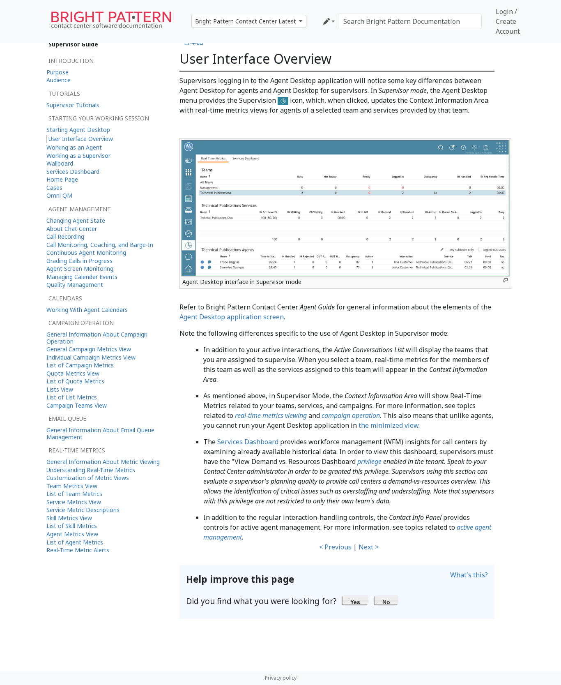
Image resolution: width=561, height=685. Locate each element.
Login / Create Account (508, 21)
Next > (369, 546)
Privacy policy (281, 677)
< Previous (335, 546)
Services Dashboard (247, 441)
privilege (369, 461)
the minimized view (388, 425)
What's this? (469, 574)
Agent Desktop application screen (231, 316)
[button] (355, 599)
